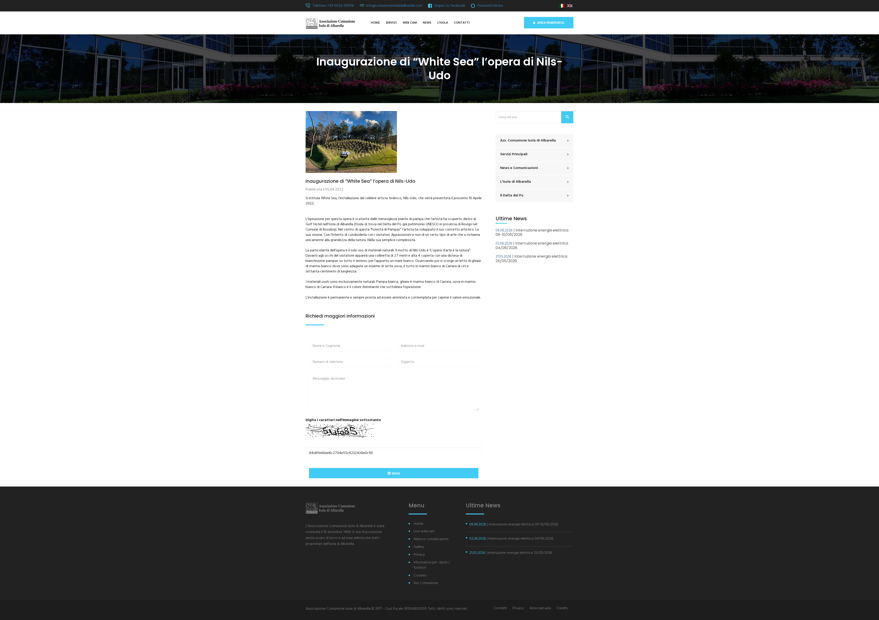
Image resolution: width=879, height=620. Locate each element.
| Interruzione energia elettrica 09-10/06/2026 (532, 232)
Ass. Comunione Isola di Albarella (528, 141)
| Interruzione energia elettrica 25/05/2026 (531, 259)
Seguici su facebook (449, 6)
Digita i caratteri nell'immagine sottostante (343, 420)
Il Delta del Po (512, 196)
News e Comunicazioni (519, 168)
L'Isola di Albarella (515, 182)
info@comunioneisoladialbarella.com (394, 6)
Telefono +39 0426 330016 (333, 6)
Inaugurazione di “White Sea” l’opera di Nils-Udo (360, 181)
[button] (442, 22)
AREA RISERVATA (549, 22)
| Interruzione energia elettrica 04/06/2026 (532, 245)
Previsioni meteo (490, 6)
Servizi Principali (513, 154)
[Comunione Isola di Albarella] (330, 23)
